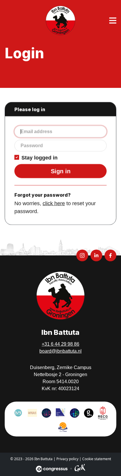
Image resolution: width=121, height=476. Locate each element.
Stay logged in (39, 158)
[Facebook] (110, 255)
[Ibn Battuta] (60, 20)
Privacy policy (67, 458)
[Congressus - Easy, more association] (52, 469)
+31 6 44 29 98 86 (60, 344)
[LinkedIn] (96, 255)
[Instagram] (82, 255)
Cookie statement (96, 458)
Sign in (60, 171)
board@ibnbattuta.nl (60, 351)
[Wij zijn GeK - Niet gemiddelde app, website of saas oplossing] (80, 469)
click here (54, 203)
